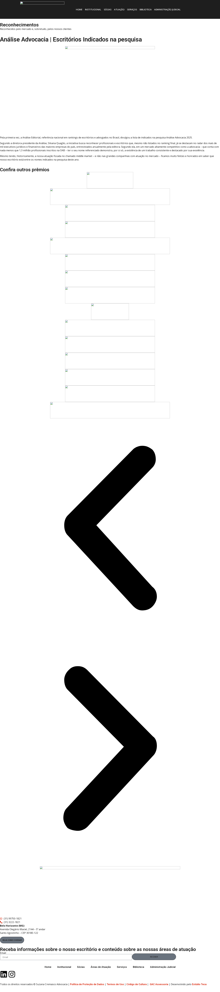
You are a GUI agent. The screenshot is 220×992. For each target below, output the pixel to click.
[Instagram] (12, 974)
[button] (110, 528)
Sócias (107, 9)
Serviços (132, 9)
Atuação (119, 9)
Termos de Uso (115, 984)
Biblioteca (145, 9)
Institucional (93, 9)
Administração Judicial (167, 9)
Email (3, 953)
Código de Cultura (136, 984)
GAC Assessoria (159, 984)
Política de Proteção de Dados (87, 984)
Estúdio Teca (199, 984)
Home (79, 9)
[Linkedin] (3, 974)
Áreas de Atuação (101, 967)
